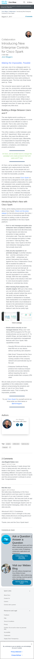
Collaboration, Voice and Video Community (22, 557)
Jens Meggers (7, 57)
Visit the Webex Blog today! (21, 582)
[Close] (31, 644)
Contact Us (7, 598)
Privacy (6, 624)
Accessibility (7, 632)
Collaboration (12, 11)
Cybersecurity (25, 444)
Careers (6, 601)
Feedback (6, 615)
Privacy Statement (16, 651)
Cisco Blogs (12, 2)
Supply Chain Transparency (11, 638)
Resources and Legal (10, 610)
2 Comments (28, 16)
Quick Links (7, 591)
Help (5, 618)
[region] (17, 650)
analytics (8, 444)
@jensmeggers (17, 403)
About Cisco (7, 595)
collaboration (16, 444)
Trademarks (7, 635)
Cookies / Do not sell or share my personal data (15, 628)
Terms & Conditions (9, 621)
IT (10, 447)
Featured (5, 447)
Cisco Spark (24, 178)
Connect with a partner (10, 604)
